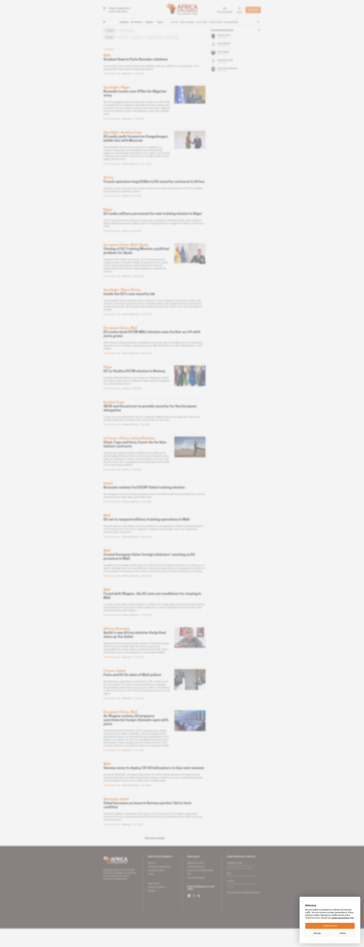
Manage (317, 933)
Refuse (343, 933)
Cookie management (340, 918)
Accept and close (330, 926)
